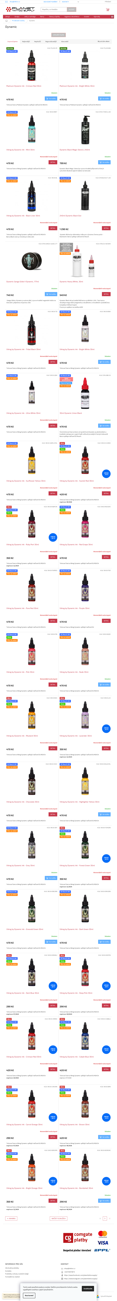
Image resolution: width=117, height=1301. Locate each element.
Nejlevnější (26, 41)
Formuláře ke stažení (12, 1277)
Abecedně (64, 41)
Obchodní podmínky (50, 2)
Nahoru (12, 1218)
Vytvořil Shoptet (106, 1296)
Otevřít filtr (58, 35)
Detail (52, 162)
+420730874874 (69, 1272)
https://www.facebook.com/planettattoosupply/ (80, 1275)
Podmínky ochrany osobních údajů (16, 1274)
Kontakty (65, 2)
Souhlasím (88, 1288)
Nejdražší (37, 41)
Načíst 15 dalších (58, 1218)
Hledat (71, 9)
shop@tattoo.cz (69, 1268)
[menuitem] (7, 17)
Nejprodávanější (51, 41)
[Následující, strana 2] (105, 1218)
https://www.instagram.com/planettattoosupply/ (81, 1279)
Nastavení (29, 1295)
